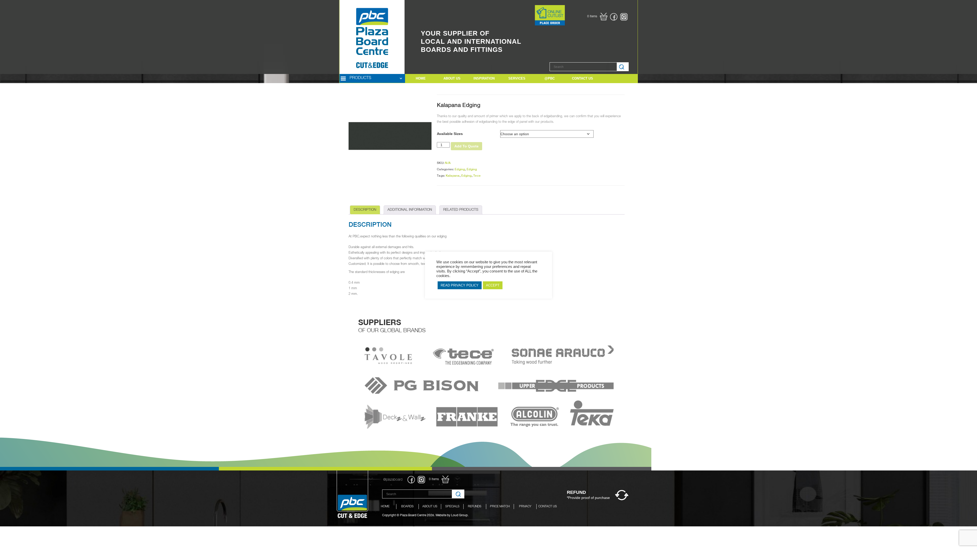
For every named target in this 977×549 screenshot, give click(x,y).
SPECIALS (452, 506)
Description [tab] (365, 210)
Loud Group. (459, 515)
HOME (421, 78)
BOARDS (407, 506)
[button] (597, 16)
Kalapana (453, 175)
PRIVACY (525, 506)
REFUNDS (474, 506)
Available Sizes (450, 134)
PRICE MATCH (500, 506)
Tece (477, 175)
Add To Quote (466, 146)
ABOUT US (452, 78)
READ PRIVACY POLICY (460, 285)
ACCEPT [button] (492, 285)
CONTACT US (547, 506)
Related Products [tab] (460, 210)
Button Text (526, 10)
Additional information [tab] (409, 210)
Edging (460, 169)
